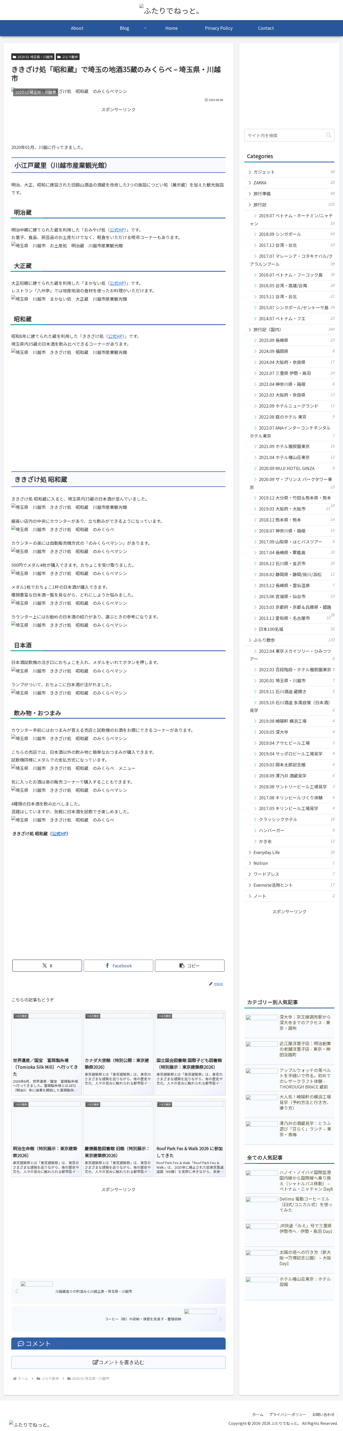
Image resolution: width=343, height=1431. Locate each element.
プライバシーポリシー (288, 1414)
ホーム (257, 1414)
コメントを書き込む (121, 1362)
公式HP (117, 229)
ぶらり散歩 (70, 56)
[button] (190, 966)
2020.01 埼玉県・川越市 (35, 56)
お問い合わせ (323, 1414)
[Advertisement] (118, 125)
